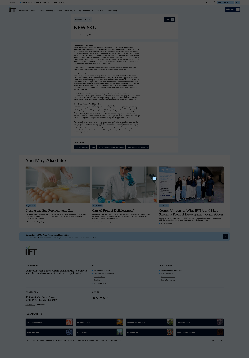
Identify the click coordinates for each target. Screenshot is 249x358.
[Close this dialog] (154, 178)
